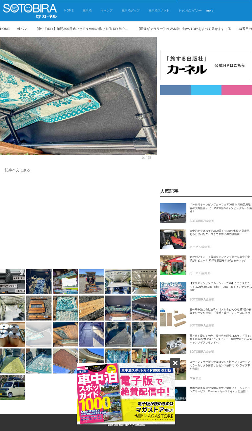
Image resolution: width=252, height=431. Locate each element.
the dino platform (132, 425)
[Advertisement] (78, 222)
